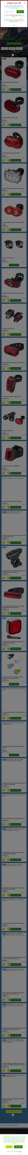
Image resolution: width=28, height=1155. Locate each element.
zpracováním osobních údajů (15, 15)
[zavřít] (24, 3)
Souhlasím (18, 1147)
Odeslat (20, 11)
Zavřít (14, 25)
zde (20, 1151)
